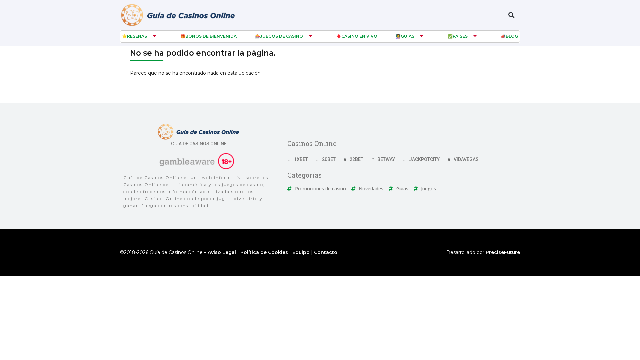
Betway (386, 159)
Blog (512, 36)
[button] (511, 15)
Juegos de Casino (281, 36)
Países (460, 36)
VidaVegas (466, 159)
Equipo (301, 252)
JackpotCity (424, 159)
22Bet (356, 159)
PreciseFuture (503, 252)
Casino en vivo (359, 36)
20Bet (329, 159)
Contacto (325, 252)
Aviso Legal (222, 252)
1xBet (301, 159)
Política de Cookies (264, 252)
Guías (407, 36)
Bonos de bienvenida (211, 36)
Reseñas (137, 36)
